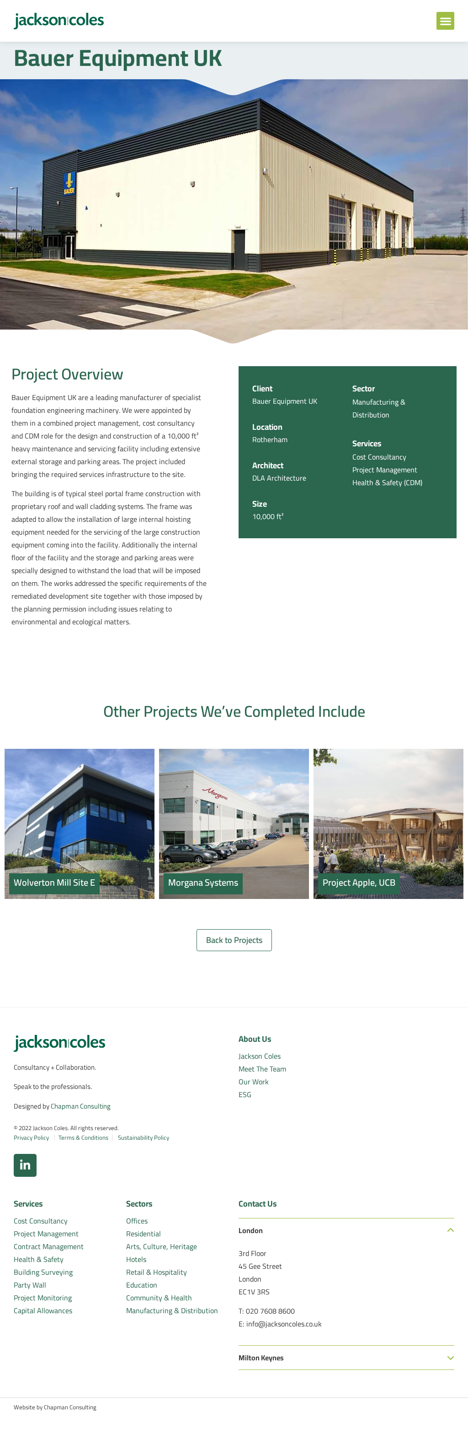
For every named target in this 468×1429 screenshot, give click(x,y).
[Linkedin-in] (25, 1165)
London (251, 1230)
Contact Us (258, 1203)
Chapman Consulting (81, 1106)
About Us (255, 1038)
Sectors (139, 1203)
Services (28, 1203)
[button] (445, 21)
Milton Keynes (261, 1357)
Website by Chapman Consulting (55, 1407)
